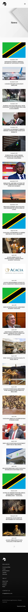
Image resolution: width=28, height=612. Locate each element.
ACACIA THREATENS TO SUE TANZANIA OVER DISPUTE (14, 540)
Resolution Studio (21, 606)
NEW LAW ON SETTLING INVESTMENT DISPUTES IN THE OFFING (14, 444)
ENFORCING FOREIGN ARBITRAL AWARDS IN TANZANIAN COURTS (14, 62)
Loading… (14, 546)
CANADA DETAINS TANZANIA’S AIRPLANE (14, 84)
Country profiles (6, 567)
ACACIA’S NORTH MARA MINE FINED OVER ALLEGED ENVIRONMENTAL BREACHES (14, 390)
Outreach (4, 583)
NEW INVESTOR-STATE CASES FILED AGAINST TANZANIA (14, 307)
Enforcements (5, 570)
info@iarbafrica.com (7, 593)
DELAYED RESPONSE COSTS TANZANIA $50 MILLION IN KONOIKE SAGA (14, 469)
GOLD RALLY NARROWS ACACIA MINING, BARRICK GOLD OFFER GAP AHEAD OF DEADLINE (14, 333)
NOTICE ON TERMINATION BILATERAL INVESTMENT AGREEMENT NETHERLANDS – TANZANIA (14, 494)
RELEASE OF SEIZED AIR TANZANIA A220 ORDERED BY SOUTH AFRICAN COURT (14, 208)
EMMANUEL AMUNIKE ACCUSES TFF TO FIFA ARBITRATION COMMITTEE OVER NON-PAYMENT (14, 184)
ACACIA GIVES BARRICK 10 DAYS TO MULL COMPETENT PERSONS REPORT (14, 283)
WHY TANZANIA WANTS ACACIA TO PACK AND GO (14, 358)
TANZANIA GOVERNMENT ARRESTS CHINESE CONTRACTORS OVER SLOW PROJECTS (14, 130)
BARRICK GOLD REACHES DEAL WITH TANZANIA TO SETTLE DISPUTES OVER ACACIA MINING (14, 107)
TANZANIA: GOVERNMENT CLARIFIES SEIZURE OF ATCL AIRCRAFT (14, 233)
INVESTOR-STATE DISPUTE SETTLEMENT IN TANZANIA (14, 518)
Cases (4, 569)
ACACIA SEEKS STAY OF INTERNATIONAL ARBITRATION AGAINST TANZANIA (14, 258)
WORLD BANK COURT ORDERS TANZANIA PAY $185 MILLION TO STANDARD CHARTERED (14, 156)
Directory (4, 574)
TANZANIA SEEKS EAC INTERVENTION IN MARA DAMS (14, 419)
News (3, 586)
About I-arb (5, 581)
